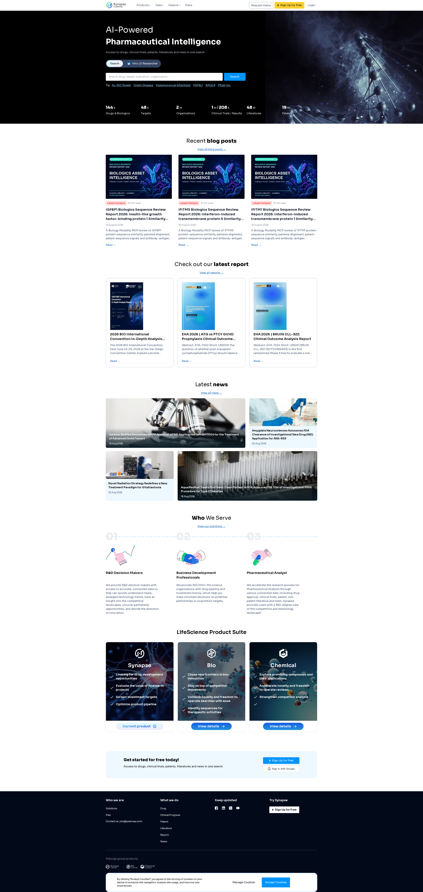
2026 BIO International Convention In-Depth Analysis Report (136, 336)
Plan (108, 815)
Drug (163, 808)
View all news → (211, 393)
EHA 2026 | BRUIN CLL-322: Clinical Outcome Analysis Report (282, 336)
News (163, 841)
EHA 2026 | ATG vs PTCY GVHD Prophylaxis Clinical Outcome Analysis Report (208, 336)
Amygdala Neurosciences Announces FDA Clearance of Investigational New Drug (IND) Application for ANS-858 (282, 434)
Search (114, 63)
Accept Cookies (276, 882)
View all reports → (212, 272)
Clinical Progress (170, 815)
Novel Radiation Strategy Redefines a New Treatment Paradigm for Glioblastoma (137, 485)
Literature (166, 828)
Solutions (111, 808)
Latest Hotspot (116, 203)
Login (311, 5)
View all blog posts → (211, 149)
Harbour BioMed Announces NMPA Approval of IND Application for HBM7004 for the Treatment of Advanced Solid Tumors (174, 436)
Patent (164, 821)
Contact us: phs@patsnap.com (124, 821)
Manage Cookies (243, 882)
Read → (111, 245)
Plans (188, 5)
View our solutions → (211, 526)
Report (164, 834)
